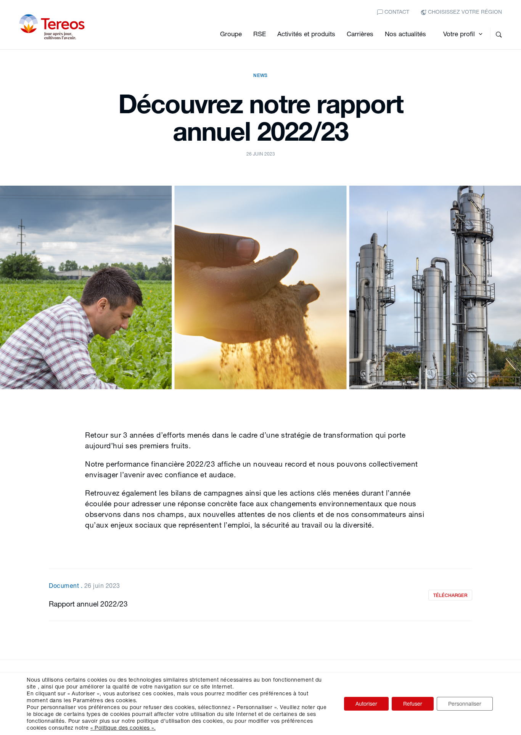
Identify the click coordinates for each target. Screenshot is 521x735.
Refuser (412, 703)
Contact (396, 11)
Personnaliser (464, 703)
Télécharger (450, 595)
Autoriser (366, 703)
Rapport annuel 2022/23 (88, 604)
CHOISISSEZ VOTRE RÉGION (464, 11)
